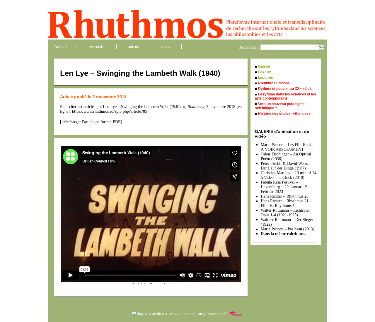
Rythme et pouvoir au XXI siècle (285, 89)
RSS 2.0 (175, 314)
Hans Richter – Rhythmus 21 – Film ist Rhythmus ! (286, 203)
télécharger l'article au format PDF (91, 122)
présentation (98, 46)
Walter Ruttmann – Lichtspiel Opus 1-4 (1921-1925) (285, 212)
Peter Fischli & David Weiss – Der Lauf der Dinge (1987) (286, 165)
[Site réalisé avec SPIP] (236, 314)
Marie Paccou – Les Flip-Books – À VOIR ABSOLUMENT (288, 147)
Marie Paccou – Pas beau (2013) (287, 229)
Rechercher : (248, 47)
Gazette (264, 72)
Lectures (265, 78)
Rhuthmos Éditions (274, 83)
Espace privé (216, 314)
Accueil (60, 46)
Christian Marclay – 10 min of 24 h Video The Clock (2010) (288, 175)
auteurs (134, 46)
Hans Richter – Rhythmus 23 (284, 196)
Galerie (264, 66)
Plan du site (193, 314)
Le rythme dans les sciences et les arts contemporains (285, 96)
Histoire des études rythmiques (284, 114)
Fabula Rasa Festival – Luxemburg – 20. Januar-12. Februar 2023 (284, 187)
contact (167, 46)
